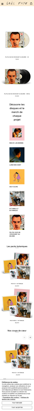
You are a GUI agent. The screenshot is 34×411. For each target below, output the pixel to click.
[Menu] (2, 4)
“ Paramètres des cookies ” (11, 397)
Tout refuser (17, 403)
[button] (16, 135)
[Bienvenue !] (17, 3)
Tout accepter (17, 407)
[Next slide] (30, 337)
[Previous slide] (24, 337)
